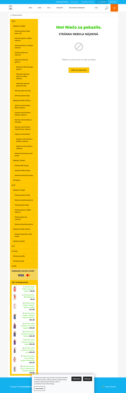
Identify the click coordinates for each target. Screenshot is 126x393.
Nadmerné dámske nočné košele (23, 154)
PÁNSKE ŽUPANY (19, 241)
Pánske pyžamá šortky (22, 195)
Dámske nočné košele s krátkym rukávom (23, 114)
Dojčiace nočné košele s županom (24, 147)
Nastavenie (39, 389)
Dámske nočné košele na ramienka (23, 121)
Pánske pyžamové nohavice (21, 218)
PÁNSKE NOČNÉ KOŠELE (21, 229)
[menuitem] (31, 8)
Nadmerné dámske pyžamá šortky (22, 84)
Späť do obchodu (79, 70)
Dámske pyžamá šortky (23, 91)
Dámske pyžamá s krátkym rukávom (24, 46)
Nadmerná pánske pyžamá (24, 200)
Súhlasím (87, 379)
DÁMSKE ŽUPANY (19, 160)
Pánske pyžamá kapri (22, 205)
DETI (13, 246)
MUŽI (13, 185)
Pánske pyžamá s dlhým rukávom (23, 211)
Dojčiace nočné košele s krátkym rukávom (24, 140)
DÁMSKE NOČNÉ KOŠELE (22, 100)
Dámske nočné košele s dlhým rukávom (23, 106)
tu (53, 384)
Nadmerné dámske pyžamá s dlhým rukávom (22, 76)
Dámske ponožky (19, 256)
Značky (14, 266)
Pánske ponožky (18, 261)
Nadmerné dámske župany (24, 175)
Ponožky (15, 251)
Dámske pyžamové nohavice (21, 53)
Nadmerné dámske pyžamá (21, 61)
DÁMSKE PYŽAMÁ (19, 26)
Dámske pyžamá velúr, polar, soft (22, 32)
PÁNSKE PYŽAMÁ (19, 190)
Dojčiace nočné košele (22, 134)
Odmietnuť (76, 379)
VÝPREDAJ (16, 180)
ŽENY (13, 21)
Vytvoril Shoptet (110, 387)
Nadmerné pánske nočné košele (23, 235)
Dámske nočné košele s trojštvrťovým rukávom (23, 128)
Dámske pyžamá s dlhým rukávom (23, 39)
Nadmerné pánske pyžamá (24, 224)
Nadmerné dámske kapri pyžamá (24, 68)
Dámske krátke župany (22, 170)
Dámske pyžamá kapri (22, 95)
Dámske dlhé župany (22, 165)
